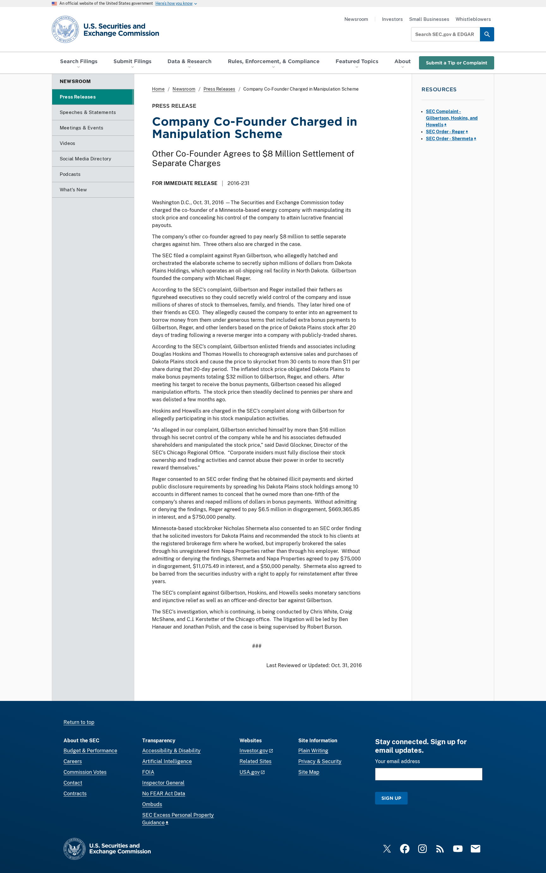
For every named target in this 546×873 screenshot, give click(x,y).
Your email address (397, 761)
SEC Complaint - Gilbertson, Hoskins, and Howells (452, 118)
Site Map (308, 772)
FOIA (148, 772)
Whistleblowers (473, 19)
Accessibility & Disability (171, 751)
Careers (73, 761)
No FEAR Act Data (163, 794)
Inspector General (163, 783)
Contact (73, 783)
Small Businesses (429, 19)
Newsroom (356, 19)
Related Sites (255, 761)
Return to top (79, 722)
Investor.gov (254, 751)
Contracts (75, 794)
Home (158, 89)
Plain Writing (313, 751)
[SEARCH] (487, 34)
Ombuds (152, 804)
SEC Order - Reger (445, 131)
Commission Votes (85, 772)
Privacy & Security (320, 761)
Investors (392, 19)
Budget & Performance (90, 751)
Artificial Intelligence (167, 761)
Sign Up (391, 798)
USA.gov (250, 772)
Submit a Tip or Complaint (456, 62)
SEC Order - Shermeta (449, 138)
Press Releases (219, 89)
